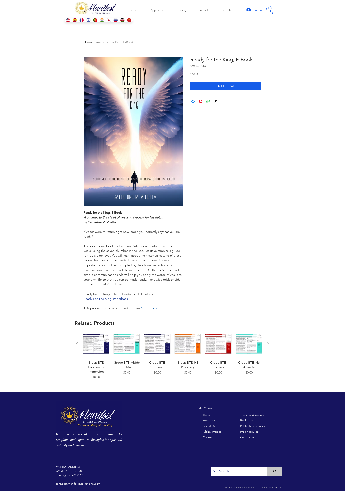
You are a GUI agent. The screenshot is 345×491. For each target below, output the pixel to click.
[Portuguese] (95, 20)
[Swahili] (122, 20)
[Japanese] (108, 20)
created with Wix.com (271, 487)
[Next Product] (268, 343)
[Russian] (115, 20)
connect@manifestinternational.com (78, 483)
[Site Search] (274, 471)
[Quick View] (96, 344)
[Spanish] (74, 20)
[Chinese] (129, 20)
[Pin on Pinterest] (200, 101)
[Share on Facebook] (193, 101)
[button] (269, 10)
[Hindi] (102, 20)
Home (88, 42)
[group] (172, 359)
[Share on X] (215, 101)
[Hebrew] (88, 20)
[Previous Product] (77, 343)
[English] (68, 20)
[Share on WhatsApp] (208, 101)
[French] (81, 20)
